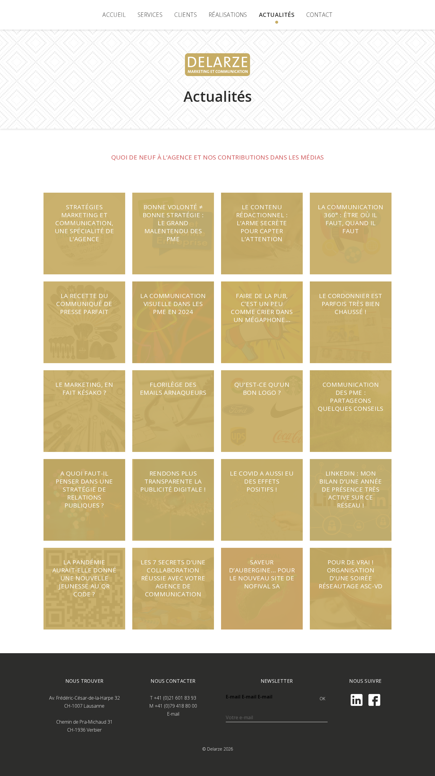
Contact (319, 14)
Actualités (276, 14)
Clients (185, 14)
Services (150, 14)
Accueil (114, 14)
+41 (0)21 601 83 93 (175, 698)
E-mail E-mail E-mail (249, 697)
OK (323, 698)
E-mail (173, 714)
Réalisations (228, 14)
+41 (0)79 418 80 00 (176, 706)
